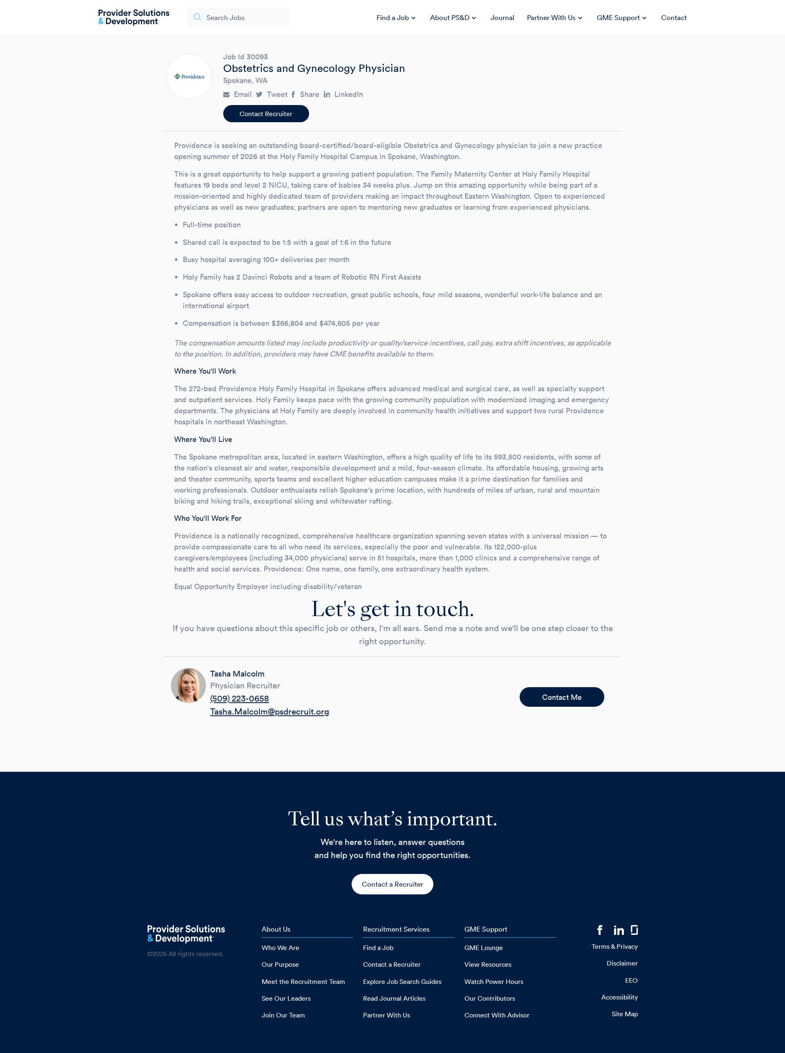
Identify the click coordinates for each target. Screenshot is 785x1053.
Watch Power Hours (493, 981)
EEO (631, 980)
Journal (502, 17)
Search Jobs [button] (225, 17)
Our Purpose (280, 964)
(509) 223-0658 (239, 698)
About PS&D (454, 18)
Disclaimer (622, 963)
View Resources (487, 964)
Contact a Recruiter (392, 884)
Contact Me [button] (562, 697)
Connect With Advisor (496, 1015)
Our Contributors (489, 998)
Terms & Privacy (615, 946)
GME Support (623, 18)
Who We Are (280, 947)
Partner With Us (556, 18)
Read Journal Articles (394, 998)
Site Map (625, 1014)
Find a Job (397, 18)
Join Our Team (283, 1015)
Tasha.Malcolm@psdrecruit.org (269, 711)
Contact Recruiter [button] (266, 114)
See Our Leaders (286, 998)
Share (309, 94)
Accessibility (619, 997)
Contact (674, 17)
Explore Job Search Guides (402, 981)
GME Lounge (483, 947)
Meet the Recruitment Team (303, 981)
